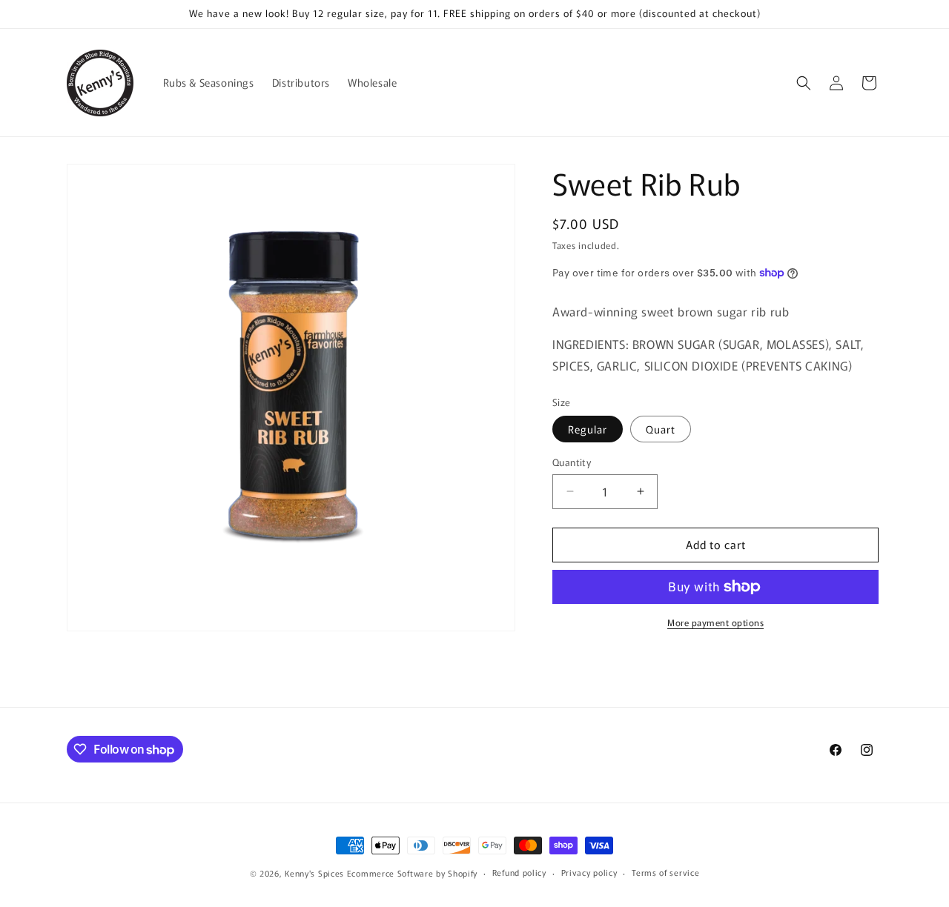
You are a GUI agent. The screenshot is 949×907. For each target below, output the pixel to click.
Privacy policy (589, 873)
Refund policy (519, 873)
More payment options (715, 622)
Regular (587, 429)
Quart (660, 429)
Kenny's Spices (314, 873)
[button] (803, 83)
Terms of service (665, 873)
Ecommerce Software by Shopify (412, 873)
